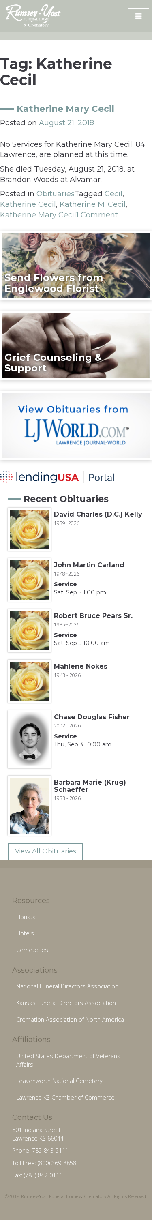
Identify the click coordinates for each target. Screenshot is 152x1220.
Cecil (113, 193)
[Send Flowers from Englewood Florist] (76, 265)
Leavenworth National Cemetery (59, 1081)
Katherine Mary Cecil (65, 108)
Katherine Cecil (28, 204)
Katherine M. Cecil (93, 204)
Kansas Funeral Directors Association (66, 1003)
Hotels (25, 933)
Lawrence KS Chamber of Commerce (65, 1097)
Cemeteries (32, 950)
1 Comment (97, 214)
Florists (26, 917)
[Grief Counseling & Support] (76, 345)
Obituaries (55, 193)
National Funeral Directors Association (67, 986)
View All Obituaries (45, 851)
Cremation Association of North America (70, 1019)
